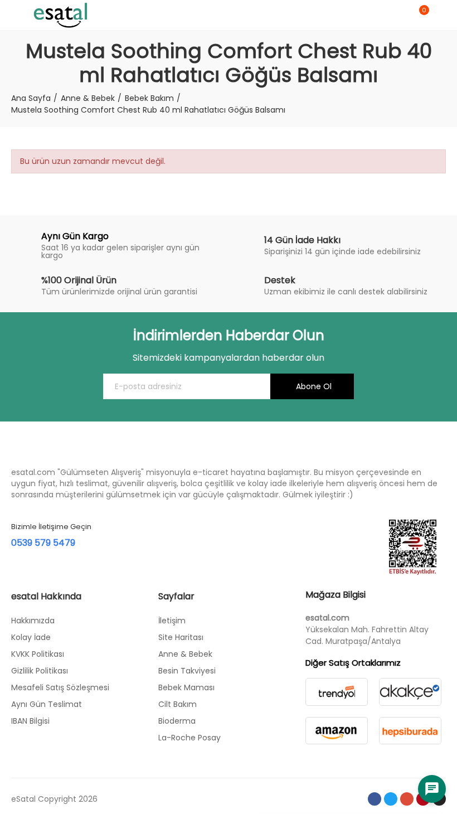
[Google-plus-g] (407, 799)
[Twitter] (390, 799)
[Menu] (16, 15)
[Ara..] (400, 15)
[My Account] (440, 15)
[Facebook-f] (374, 799)
